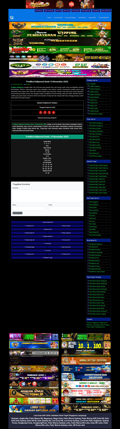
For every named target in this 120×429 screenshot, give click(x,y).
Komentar (27, 84)
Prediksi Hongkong (94, 89)
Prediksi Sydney (94, 92)
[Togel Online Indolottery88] (86, 377)
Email (50, 205)
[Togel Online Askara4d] (34, 369)
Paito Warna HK (36, 418)
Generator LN (30, 225)
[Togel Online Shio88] (86, 401)
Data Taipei (92, 224)
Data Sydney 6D (94, 232)
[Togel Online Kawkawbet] (34, 353)
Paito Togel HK (91, 84)
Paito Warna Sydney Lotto (59, 423)
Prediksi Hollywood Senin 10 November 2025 (47, 81)
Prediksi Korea (93, 103)
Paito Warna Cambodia (96, 131)
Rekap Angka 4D (29, 240)
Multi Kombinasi (66, 247)
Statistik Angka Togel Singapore (98, 165)
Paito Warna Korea (94, 139)
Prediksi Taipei (93, 108)
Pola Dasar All (66, 240)
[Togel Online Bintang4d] (34, 377)
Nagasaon (96, 323)
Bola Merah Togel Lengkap (97, 271)
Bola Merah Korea (94, 260)
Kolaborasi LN (66, 254)
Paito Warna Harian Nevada (97, 305)
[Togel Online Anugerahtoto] (86, 369)
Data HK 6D (92, 229)
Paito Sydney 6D (86, 10)
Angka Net (23, 418)
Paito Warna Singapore (96, 123)
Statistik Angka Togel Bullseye (98, 176)
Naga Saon (58, 418)
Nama (14, 205)
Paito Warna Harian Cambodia (98, 289)
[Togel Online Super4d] (60, 42)
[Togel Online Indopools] (86, 393)
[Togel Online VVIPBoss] (60, 26)
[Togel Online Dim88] (60, 34)
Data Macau (96, 10)
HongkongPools (40, 423)
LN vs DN (48, 250)
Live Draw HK (58, 17)
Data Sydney (93, 207)
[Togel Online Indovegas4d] (86, 409)
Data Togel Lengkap (95, 235)
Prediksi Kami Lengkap (95, 114)
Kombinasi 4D (30, 254)
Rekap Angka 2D (47, 236)
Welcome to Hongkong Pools (95, 325)
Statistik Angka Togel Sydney (97, 170)
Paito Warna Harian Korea (96, 297)
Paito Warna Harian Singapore (98, 281)
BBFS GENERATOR (48, 222)
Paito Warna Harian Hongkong (98, 283)
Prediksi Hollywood (17, 87)
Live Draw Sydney (70, 17)
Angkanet (97, 421)
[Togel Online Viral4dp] (60, 73)
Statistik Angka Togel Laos (97, 184)
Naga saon (103, 323)
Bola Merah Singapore (95, 244)
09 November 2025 (17, 84)
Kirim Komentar (17, 213)
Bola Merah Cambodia (95, 252)
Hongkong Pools (100, 327)
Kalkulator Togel (48, 257)
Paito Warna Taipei (94, 145)
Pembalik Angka (29, 247)
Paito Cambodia (49, 10)
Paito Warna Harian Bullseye (97, 292)
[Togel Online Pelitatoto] (60, 65)
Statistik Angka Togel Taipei (97, 187)
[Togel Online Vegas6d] (34, 361)
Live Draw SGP (86, 421)
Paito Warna (82, 17)
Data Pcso (92, 215)
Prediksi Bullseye (94, 97)
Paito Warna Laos (94, 142)
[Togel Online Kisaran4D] (60, 50)
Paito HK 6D (66, 10)
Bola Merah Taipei (94, 266)
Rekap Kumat (48, 229)
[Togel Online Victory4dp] (34, 345)
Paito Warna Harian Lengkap (97, 314)
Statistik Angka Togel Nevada (97, 190)
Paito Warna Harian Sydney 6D (98, 311)
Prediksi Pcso (93, 100)
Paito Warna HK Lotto (80, 423)
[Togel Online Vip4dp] (86, 353)
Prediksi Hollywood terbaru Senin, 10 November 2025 (29, 124)
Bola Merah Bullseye (95, 255)
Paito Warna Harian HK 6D (96, 308)
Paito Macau (39, 10)
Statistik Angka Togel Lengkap (98, 193)
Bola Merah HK (93, 247)
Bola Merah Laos (94, 263)
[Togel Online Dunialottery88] (86, 361)
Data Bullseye (93, 213)
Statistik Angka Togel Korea (97, 181)
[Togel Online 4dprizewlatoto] (34, 393)
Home (49, 17)
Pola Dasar (48, 243)
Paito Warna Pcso (94, 136)
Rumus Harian (66, 225)
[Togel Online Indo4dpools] (34, 409)
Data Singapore (93, 202)
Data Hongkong (93, 204)
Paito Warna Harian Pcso (96, 294)
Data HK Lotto (97, 423)
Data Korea (92, 218)
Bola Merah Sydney (95, 249)
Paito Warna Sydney (95, 128)
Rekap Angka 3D (66, 233)
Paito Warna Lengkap (95, 156)
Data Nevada (93, 226)
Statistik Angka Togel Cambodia (98, 173)
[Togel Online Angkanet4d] (86, 385)
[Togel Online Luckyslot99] (86, 345)
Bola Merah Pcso (94, 258)
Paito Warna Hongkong (96, 125)
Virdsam (89, 323)
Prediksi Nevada (94, 111)
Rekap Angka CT (29, 233)
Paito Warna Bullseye (95, 134)
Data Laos (92, 221)
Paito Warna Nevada (95, 148)
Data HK (100, 418)
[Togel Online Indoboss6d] (86, 337)
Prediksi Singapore (94, 86)
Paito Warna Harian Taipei (96, 303)
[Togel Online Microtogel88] (34, 337)
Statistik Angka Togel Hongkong (98, 168)
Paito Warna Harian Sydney (97, 286)
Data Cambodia (106, 10)
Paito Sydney (75, 10)
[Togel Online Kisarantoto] (60, 58)
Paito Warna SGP (89, 418)
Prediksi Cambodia (94, 94)
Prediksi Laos (93, 105)
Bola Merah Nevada (95, 269)
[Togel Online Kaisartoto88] (34, 401)
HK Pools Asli (79, 425)
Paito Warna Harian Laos (96, 300)
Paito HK (58, 10)
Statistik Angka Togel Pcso (97, 179)
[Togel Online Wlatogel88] (34, 385)
